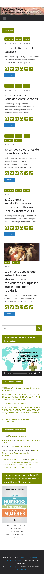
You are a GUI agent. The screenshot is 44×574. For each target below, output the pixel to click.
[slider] (20, 373)
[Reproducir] (5, 373)
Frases (7, 262)
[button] (22, 360)
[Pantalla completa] (39, 373)
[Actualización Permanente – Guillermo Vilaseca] (22, 8)
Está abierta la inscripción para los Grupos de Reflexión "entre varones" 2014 (19, 205)
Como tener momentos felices (14, 403)
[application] (22, 360)
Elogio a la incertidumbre (20, 446)
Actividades (9, 39)
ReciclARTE (8, 140)
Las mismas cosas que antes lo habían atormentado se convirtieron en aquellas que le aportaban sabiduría (21, 280)
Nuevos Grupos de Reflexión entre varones (21, 97)
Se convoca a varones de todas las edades (21, 151)
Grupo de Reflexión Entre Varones (21, 50)
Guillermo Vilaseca (23, 43)
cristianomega (8, 440)
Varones (26, 39)
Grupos (18, 39)
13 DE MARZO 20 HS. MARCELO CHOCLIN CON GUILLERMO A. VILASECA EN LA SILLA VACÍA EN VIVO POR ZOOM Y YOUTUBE (21, 397)
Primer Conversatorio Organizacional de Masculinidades (20, 453)
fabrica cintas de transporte (13, 459)
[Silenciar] (35, 373)
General (18, 136)
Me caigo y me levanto (17, 436)
